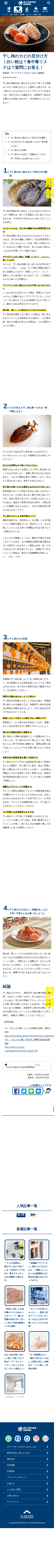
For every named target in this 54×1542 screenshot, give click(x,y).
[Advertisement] (27, 1145)
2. (9, 142)
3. (9, 150)
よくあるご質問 (14, 1489)
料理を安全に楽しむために (18, 1453)
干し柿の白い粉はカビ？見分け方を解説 (28, 138)
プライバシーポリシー (16, 1477)
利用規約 (11, 1471)
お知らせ (11, 1483)
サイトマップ (13, 1502)
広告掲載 (11, 1465)
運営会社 (11, 1459)
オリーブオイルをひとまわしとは (21, 1447)
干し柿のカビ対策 (18, 150)
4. (9, 154)
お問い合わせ (13, 1495)
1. (9, 138)
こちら (37, 1065)
